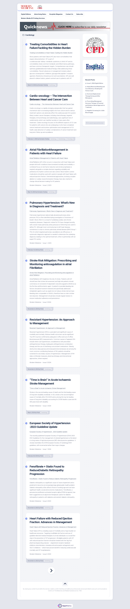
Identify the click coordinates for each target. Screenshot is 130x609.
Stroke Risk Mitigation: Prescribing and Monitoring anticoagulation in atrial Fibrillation (53, 264)
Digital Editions (26, 14)
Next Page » (51, 570)
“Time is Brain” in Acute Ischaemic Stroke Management (48, 388)
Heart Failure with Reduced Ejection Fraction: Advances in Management (53, 527)
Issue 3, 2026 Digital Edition (95, 83)
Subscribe (79, 14)
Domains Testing (43, 85)
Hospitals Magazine (56, 14)
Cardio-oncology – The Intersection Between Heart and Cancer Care (52, 104)
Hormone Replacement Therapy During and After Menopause (92, 96)
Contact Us (69, 14)
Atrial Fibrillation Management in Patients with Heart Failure (49, 158)
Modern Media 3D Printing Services (33, 18)
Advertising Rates (40, 14)
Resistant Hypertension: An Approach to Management (47, 328)
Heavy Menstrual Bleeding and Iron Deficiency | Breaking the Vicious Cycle (95, 88)
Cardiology (52, 85)
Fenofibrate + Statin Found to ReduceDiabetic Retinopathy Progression (47, 470)
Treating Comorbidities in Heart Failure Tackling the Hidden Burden (51, 53)
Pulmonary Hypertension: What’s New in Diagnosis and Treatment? (51, 211)
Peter (41, 250)
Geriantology (61, 139)
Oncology (70, 139)
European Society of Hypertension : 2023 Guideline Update (48, 432)
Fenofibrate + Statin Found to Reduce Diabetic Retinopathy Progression (53, 479)
